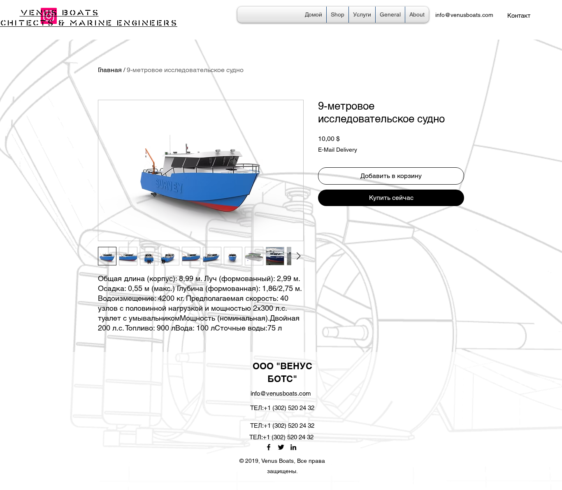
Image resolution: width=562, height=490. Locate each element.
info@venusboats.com (464, 15)
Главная (110, 70)
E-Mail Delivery (337, 149)
